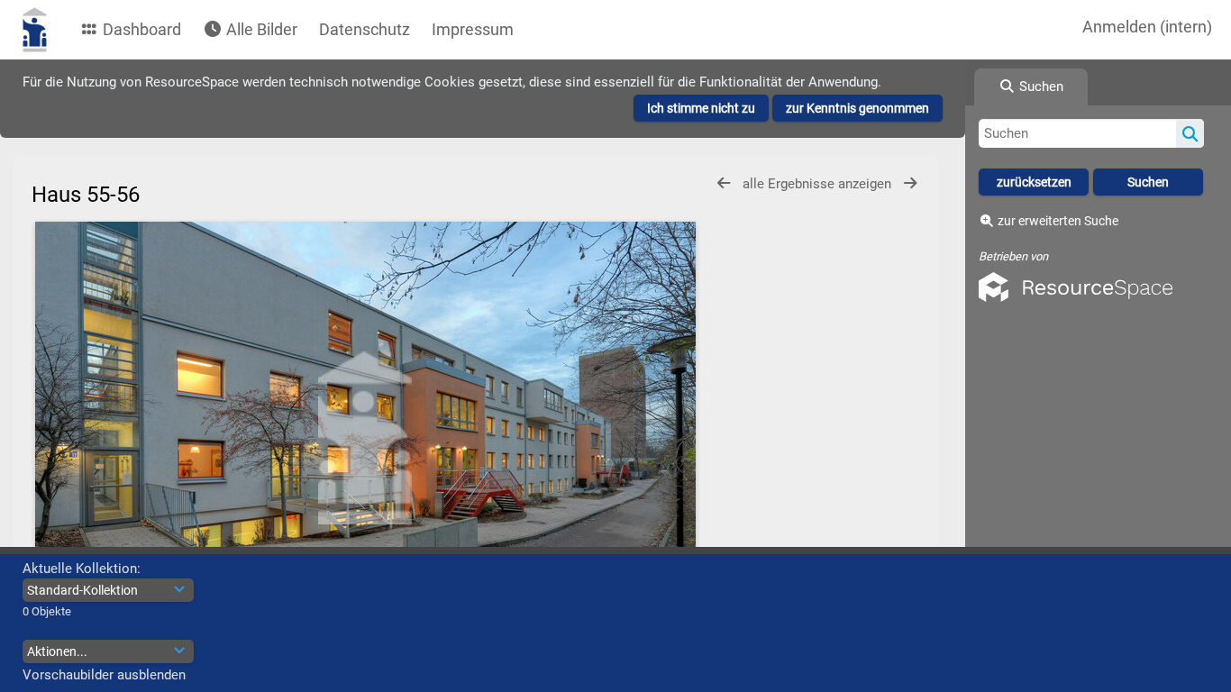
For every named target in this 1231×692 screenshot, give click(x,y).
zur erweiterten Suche (1058, 221)
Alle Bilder (260, 29)
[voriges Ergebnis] (724, 183)
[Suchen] (1190, 133)
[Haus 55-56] (365, 438)
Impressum (473, 29)
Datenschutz (364, 29)
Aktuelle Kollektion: (82, 568)
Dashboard (140, 29)
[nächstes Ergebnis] (910, 183)
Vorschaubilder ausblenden (104, 675)
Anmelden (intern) (1147, 26)
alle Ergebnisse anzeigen (819, 184)
